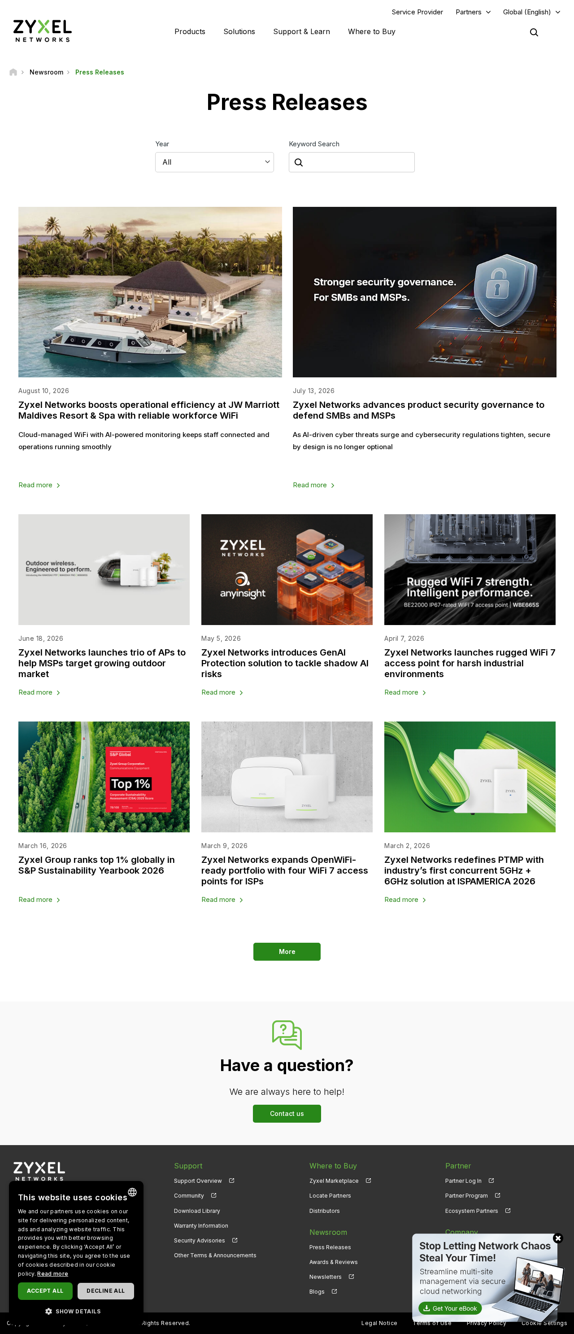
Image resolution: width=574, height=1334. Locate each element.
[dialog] (76, 1253)
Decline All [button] (106, 1290)
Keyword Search (314, 144)
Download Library (197, 1210)
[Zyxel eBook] (486, 1277)
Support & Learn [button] (301, 31)
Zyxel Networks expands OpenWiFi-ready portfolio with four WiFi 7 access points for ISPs (284, 870)
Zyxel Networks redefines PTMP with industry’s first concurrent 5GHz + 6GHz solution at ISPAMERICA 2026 (464, 870)
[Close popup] (558, 1238)
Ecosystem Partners (471, 1210)
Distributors (324, 1210)
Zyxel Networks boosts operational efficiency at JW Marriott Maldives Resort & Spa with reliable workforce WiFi (148, 410)
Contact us (287, 1113)
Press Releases (330, 1247)
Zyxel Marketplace (334, 1180)
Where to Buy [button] (372, 31)
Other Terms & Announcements (215, 1255)
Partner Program (466, 1195)
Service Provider (417, 12)
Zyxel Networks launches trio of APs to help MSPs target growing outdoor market (102, 663)
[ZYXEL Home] (42, 30)
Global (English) (527, 12)
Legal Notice (379, 1323)
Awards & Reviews (333, 1262)
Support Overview (198, 1180)
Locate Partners (330, 1195)
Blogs (317, 1291)
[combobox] (132, 1192)
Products (189, 31)
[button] (76, 1311)
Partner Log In (463, 1180)
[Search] (534, 32)
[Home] (13, 72)
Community (189, 1195)
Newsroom (328, 1232)
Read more (35, 485)
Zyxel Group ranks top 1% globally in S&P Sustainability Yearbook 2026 (96, 865)
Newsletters (325, 1276)
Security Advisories (199, 1240)
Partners (469, 12)
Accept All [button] (45, 1290)
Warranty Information (201, 1225)
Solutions (239, 31)
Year (162, 144)
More (287, 951)
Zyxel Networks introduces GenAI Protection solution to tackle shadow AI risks (285, 663)
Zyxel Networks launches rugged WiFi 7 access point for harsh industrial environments (470, 663)
